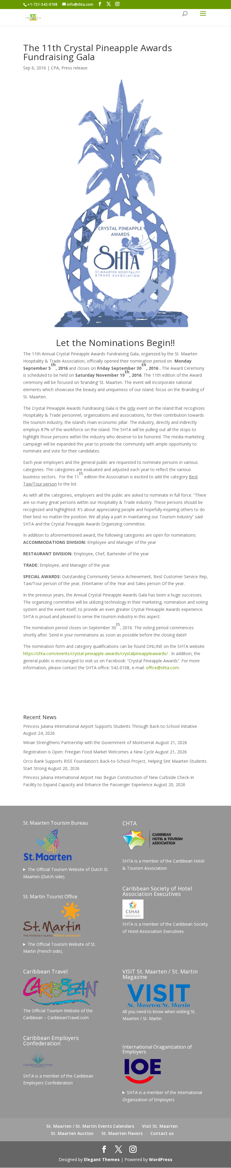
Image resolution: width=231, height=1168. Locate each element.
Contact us (162, 1133)
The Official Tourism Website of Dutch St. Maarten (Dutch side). (66, 872)
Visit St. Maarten (160, 1126)
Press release (74, 68)
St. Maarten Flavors (122, 1133)
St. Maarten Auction (72, 1133)
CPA (55, 68)
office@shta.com (162, 667)
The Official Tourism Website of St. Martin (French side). (59, 947)
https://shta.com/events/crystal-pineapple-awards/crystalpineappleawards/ (95, 653)
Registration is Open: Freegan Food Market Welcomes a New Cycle (88, 752)
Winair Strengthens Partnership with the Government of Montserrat (88, 742)
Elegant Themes (102, 1159)
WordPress (160, 1159)
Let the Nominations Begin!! (115, 342)
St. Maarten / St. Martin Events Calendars (90, 1126)
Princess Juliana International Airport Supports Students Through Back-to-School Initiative (110, 726)
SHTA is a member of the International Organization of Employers (162, 1096)
